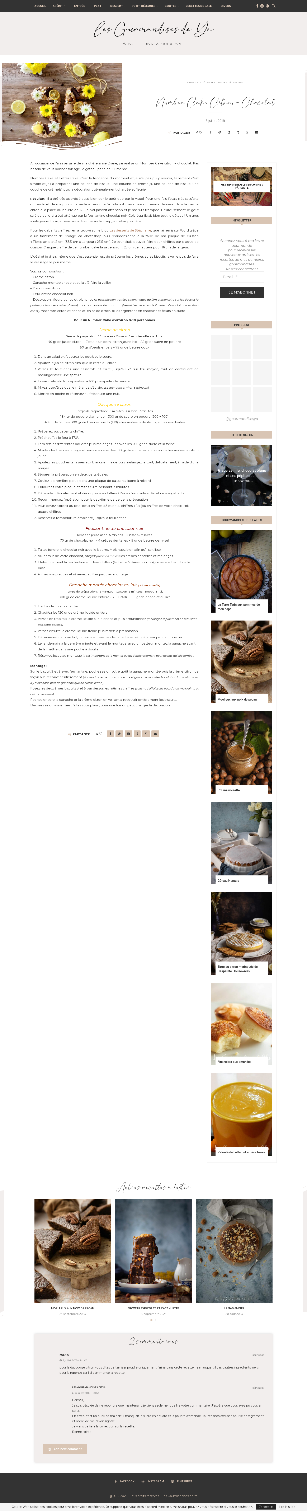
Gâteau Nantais (228, 881)
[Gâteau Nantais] (241, 843)
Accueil (40, 6)
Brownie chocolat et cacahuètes (153, 1308)
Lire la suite (287, 1506)
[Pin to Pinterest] (219, 132)
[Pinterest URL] (220, 347)
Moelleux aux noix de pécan (237, 699)
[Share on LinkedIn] (229, 132)
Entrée (79, 6)
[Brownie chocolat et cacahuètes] (153, 1251)
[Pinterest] (267, 6)
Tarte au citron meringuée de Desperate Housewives (238, 969)
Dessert (116, 6)
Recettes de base (198, 6)
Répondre (258, 1355)
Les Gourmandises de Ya (89, 1387)
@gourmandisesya (242, 419)
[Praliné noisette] (241, 752)
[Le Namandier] (234, 1251)
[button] (215, 475)
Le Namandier (234, 1308)
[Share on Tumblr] (238, 132)
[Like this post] (200, 132)
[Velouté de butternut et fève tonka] (241, 1114)
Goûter (170, 6)
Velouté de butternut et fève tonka (241, 1152)
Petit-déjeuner (144, 6)
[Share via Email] (257, 132)
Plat (97, 6)
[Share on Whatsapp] (247, 132)
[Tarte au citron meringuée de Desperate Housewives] (241, 933)
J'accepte (266, 1507)
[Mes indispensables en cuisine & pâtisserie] (241, 186)
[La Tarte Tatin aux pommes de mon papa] (241, 571)
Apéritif (59, 6)
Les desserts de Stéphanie (130, 230)
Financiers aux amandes (234, 1062)
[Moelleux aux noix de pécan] (241, 662)
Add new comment (67, 1449)
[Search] (273, 6)
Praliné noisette (229, 790)
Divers (226, 6)
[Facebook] (257, 6)
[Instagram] (262, 6)
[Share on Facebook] (210, 132)
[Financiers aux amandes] (241, 1024)
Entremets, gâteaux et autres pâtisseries (214, 82)
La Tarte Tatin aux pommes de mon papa (239, 607)
